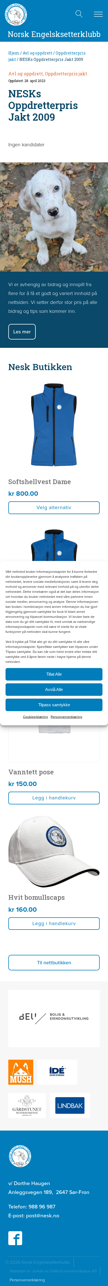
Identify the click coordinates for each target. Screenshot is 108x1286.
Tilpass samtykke (54, 704)
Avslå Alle (54, 689)
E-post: (33, 1215)
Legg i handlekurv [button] (54, 797)
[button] (54, 962)
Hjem (13, 53)
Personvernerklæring (66, 716)
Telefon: (31, 1207)
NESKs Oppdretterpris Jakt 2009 (43, 105)
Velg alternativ (54, 507)
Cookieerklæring (35, 716)
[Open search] (79, 14)
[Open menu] (98, 14)
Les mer (22, 331)
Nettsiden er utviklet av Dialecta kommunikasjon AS (55, 1271)
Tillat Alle (54, 674)
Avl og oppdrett (37, 53)
